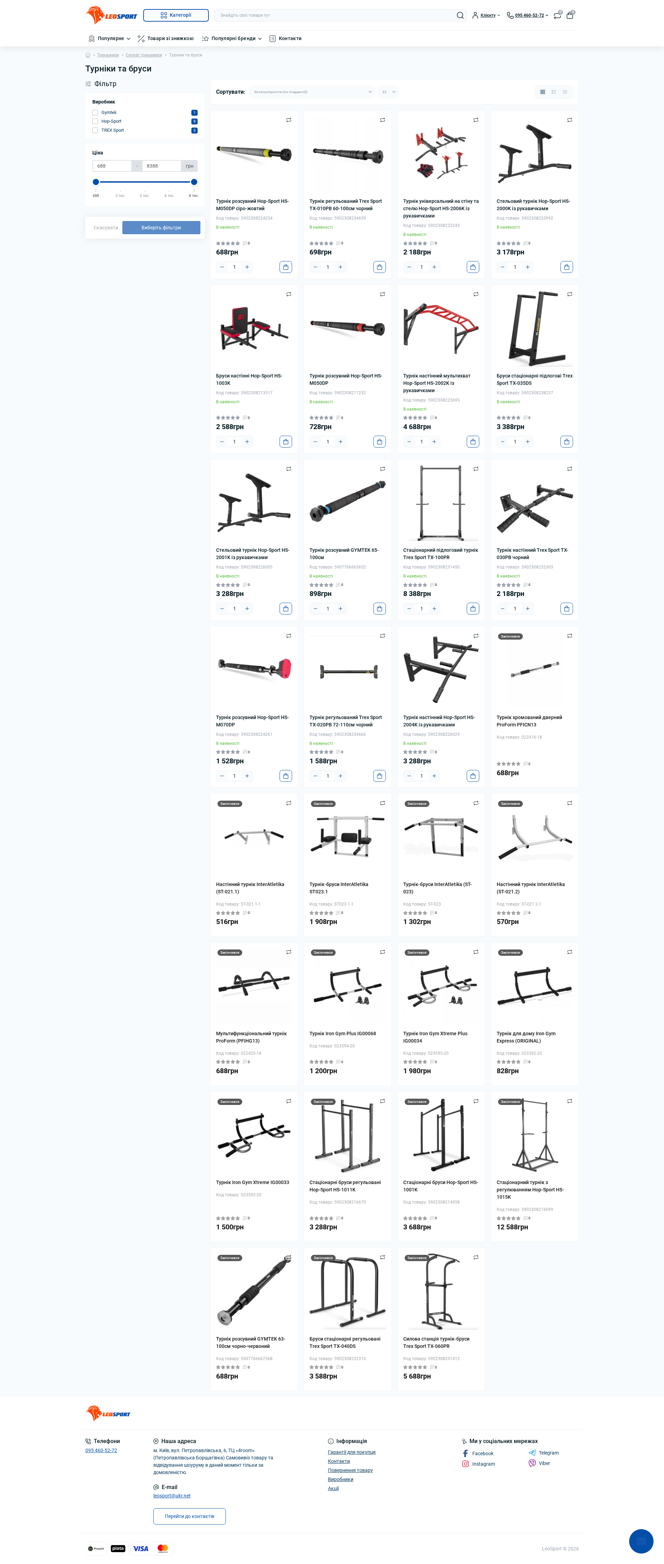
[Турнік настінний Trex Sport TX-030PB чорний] (535, 503)
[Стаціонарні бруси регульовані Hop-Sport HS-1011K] (348, 1135)
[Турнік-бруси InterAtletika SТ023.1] (348, 837)
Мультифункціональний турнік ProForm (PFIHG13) (251, 1037)
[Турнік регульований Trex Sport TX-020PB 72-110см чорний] (348, 670)
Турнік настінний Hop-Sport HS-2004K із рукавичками (439, 721)
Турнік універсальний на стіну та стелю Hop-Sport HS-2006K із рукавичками (441, 208)
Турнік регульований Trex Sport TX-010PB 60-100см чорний (346, 204)
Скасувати (106, 227)
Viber (544, 1463)
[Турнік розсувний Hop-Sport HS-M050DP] (348, 328)
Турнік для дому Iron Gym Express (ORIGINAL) (526, 1037)
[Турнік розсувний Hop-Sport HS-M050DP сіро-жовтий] (254, 154)
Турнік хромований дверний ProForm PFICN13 (529, 721)
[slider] (96, 182)
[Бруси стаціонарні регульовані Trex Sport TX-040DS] (348, 1291)
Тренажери (108, 55)
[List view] (553, 92)
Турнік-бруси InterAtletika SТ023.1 (339, 888)
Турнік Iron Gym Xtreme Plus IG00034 (435, 1037)
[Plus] (247, 267)
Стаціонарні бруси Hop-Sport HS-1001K (440, 1186)
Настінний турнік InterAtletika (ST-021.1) (250, 888)
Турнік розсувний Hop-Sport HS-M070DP (252, 721)
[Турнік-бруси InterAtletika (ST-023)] (441, 837)
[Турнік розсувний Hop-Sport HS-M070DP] (254, 670)
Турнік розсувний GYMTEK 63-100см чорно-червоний (250, 1342)
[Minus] (222, 267)
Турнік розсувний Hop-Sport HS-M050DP (346, 379)
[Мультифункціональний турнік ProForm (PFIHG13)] (254, 986)
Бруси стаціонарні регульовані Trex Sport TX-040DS (345, 1342)
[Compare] (288, 119)
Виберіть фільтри (161, 227)
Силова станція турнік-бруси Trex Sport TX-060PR (436, 1342)
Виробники (340, 1479)
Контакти (290, 38)
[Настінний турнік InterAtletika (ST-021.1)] (254, 837)
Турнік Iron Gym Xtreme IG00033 (252, 1182)
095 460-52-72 (101, 1450)
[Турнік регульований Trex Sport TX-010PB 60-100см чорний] (348, 154)
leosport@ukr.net (172, 1495)
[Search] (460, 15)
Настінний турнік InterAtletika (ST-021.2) (531, 888)
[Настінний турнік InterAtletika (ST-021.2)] (535, 837)
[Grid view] (542, 92)
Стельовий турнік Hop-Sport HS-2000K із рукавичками (533, 204)
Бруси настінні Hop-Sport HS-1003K (249, 379)
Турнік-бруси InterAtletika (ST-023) (437, 888)
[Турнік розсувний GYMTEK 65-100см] (348, 503)
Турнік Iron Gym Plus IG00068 (343, 1033)
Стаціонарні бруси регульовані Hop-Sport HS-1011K (345, 1186)
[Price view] (565, 92)
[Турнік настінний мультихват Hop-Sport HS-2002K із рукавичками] (441, 328)
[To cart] (286, 267)
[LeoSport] (206, 1413)
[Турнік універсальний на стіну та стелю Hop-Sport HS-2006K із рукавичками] (441, 154)
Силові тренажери (144, 55)
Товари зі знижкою (170, 38)
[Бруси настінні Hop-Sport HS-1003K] (254, 328)
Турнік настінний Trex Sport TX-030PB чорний (532, 553)
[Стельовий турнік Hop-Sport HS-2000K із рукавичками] (535, 154)
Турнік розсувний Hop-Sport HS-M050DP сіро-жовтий (252, 204)
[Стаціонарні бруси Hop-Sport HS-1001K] (441, 1135)
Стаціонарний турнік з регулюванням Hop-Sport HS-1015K (530, 1190)
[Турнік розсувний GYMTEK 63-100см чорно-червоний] (254, 1291)
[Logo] (111, 15)
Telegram (549, 1453)
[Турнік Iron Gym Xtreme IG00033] (254, 1135)
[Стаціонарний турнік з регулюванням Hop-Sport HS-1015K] (535, 1135)
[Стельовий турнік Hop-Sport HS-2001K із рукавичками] (254, 503)
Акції (333, 1488)
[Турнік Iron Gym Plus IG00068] (348, 986)
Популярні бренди (234, 38)
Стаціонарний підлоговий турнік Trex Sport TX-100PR (440, 553)
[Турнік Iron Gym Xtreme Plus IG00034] (441, 986)
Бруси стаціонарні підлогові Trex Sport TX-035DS (535, 379)
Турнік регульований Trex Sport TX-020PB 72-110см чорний (346, 721)
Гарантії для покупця (352, 1452)
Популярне (111, 38)
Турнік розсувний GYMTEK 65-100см (344, 553)
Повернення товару (350, 1470)
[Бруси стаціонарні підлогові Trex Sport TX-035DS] (535, 328)
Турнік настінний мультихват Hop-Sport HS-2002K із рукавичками (437, 383)
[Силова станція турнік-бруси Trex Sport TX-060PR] (441, 1291)
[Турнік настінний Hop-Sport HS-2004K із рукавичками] (441, 670)
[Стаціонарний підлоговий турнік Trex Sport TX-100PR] (441, 503)
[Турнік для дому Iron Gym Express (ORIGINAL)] (535, 986)
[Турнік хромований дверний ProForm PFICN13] (535, 670)
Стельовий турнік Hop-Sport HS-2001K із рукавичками (253, 553)
